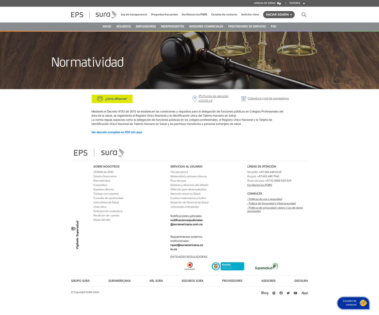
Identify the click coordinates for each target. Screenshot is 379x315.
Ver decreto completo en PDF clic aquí (116, 132)
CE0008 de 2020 (103, 172)
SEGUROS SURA (192, 280)
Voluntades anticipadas (184, 207)
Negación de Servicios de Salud (189, 202)
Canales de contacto (224, 14)
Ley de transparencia (134, 14)
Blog (264, 293)
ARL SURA (156, 280)
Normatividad (101, 180)
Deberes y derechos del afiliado (189, 185)
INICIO (107, 26)
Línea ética (99, 207)
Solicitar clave (250, 14)
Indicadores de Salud (106, 202)
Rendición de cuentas (106, 215)
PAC (273, 26)
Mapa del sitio (101, 220)
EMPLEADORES (146, 26)
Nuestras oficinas (103, 189)
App (304, 293)
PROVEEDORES (232, 280)
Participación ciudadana (108, 211)
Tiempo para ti (179, 172)
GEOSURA (301, 280)
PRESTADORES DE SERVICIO (247, 26)
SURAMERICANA (119, 280)
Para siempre (178, 180)
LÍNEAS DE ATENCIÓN (261, 166)
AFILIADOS (123, 26)
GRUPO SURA (80, 280)
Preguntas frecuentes (164, 14)
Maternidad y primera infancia (188, 176)
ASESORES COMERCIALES (206, 26)
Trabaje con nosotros (106, 193)
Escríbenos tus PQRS (194, 14)
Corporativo (100, 185)
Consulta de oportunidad (108, 198)
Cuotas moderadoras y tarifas (188, 198)
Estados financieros (104, 176)
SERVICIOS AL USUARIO (186, 166)
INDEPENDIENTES (172, 26)
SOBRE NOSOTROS (106, 166)
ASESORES (268, 280)
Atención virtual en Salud (185, 193)
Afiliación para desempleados (188, 189)
